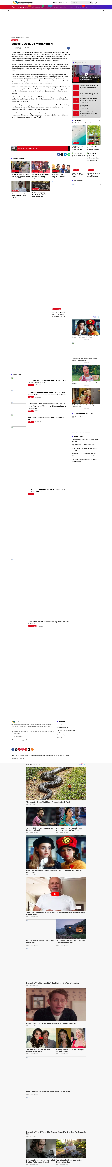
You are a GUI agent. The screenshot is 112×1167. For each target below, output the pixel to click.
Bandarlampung (57, 309)
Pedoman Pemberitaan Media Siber (42, 755)
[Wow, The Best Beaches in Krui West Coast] (79, 162)
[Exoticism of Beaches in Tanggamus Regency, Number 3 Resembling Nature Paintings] (94, 162)
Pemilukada (15, 40)
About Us (59, 737)
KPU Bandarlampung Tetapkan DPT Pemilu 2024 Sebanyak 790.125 (39, 194)
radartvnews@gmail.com (22, 740)
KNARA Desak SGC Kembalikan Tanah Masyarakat (86, 106)
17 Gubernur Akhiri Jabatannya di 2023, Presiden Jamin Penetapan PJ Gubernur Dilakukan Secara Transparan (60, 176)
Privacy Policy (61, 735)
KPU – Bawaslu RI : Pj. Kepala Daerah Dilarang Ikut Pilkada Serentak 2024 (20, 176)
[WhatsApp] (68, 154)
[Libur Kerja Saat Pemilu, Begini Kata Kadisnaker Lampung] (20, 186)
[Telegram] (65, 154)
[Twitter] (61, 154)
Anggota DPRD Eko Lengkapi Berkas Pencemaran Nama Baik (89, 99)
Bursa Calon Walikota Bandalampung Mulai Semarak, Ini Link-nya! (59, 314)
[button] (91, 2)
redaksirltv (18, 47)
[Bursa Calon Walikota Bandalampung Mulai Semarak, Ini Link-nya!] (61, 246)
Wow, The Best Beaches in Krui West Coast (78, 174)
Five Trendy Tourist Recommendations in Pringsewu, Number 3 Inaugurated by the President (94, 148)
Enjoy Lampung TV (62, 727)
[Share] (68, 48)
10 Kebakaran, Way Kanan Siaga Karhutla (84, 456)
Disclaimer (59, 755)
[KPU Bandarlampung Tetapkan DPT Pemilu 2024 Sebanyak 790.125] (40, 186)
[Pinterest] (19, 749)
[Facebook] (58, 154)
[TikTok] (29, 749)
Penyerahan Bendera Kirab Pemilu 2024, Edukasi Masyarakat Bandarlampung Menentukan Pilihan (40, 176)
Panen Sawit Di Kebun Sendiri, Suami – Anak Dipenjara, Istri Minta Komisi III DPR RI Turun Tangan (89, 93)
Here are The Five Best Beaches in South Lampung (77, 148)
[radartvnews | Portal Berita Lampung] (22, 2)
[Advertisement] (56, 23)
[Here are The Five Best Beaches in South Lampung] (79, 135)
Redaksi (67, 755)
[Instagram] (22, 749)
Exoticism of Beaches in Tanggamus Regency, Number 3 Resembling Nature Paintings (93, 175)
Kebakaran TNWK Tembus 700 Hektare (84, 453)
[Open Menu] (99, 3)
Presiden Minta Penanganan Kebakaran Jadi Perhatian (89, 86)
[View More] (100, 120)
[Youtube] (25, 749)
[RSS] (32, 749)
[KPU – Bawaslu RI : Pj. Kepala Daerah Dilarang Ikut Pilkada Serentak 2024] (20, 167)
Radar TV (59, 725)
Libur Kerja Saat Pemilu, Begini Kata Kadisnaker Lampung (18, 195)
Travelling (75, 142)
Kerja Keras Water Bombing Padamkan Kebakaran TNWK (89, 112)
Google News (76, 461)
